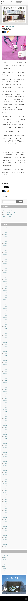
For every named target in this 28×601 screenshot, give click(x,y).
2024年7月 (5, 283)
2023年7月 (5, 310)
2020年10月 (5, 384)
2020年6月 (5, 393)
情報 (7, 26)
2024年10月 (5, 277)
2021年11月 (5, 355)
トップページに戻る (6, 196)
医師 (10, 26)
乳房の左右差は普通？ (7, 216)
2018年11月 (5, 436)
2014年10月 (5, 546)
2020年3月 (5, 400)
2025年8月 (5, 254)
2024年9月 (5, 279)
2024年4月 (5, 290)
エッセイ (5, 561)
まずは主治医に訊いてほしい (8, 210)
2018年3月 (5, 454)
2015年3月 (5, 535)
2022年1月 (5, 351)
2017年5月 (5, 476)
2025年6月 (5, 259)
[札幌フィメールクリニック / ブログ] (6, 2)
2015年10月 (5, 519)
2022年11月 (5, 328)
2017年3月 (5, 481)
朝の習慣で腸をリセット (8, 214)
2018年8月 (5, 443)
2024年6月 (5, 286)
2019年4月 (5, 425)
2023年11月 (5, 301)
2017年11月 (5, 463)
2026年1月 (5, 243)
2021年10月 (5, 357)
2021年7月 (5, 364)
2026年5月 (5, 234)
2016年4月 (5, 506)
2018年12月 (5, 434)
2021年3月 (5, 373)
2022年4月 (5, 344)
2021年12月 (5, 353)
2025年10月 (5, 250)
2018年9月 (5, 440)
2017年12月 (5, 461)
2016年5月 (5, 503)
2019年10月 (5, 411)
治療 (13, 26)
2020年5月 (5, 396)
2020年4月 (5, 398)
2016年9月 (5, 494)
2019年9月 (5, 414)
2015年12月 (5, 515)
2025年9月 (5, 252)
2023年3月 (5, 319)
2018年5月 (5, 449)
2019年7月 (5, 418)
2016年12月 (5, 488)
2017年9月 (5, 467)
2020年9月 (5, 387)
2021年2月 (5, 375)
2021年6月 (5, 366)
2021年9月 (5, 360)
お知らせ (5, 557)
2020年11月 (5, 382)
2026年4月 (5, 236)
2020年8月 (5, 389)
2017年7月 (5, 472)
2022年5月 (5, 342)
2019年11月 (5, 409)
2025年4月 (5, 263)
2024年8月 (5, 281)
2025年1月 (5, 270)
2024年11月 (5, 274)
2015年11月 (5, 517)
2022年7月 (5, 337)
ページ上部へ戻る (26, 599)
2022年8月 (5, 335)
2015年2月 (5, 537)
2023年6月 (5, 313)
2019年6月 (5, 420)
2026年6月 (5, 232)
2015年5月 (5, 530)
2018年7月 (5, 445)
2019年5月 (5, 423)
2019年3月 (5, 427)
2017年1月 (5, 485)
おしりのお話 (5, 555)
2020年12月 (5, 380)
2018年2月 (5, 456)
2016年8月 (5, 497)
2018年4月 (5, 452)
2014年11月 (5, 544)
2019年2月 (5, 429)
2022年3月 (5, 346)
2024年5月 (5, 288)
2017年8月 (5, 470)
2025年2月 (5, 268)
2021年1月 (5, 378)
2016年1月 (5, 512)
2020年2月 (5, 402)
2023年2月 (5, 322)
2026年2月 (5, 241)
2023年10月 (5, 304)
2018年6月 (5, 447)
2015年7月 (5, 526)
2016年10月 (5, 492)
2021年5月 (5, 369)
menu (25, 1)
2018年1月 (5, 458)
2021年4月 (5, 371)
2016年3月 (5, 508)
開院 (4, 570)
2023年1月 (5, 324)
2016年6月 (5, 501)
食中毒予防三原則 (6, 219)
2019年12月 (5, 407)
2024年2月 (5, 295)
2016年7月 (5, 499)
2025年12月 (5, 245)
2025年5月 (5, 261)
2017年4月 (5, 479)
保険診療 (5, 564)
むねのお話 (5, 559)
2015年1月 (5, 539)
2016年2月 (5, 510)
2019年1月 (5, 432)
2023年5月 (5, 315)
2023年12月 (5, 299)
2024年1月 (5, 297)
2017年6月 (5, 474)
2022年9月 (5, 333)
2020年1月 (5, 405)
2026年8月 (5, 227)
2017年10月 (5, 465)
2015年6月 (5, 528)
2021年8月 (5, 362)
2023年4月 (5, 317)
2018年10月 (5, 438)
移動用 (4, 568)
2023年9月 (5, 306)
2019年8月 (5, 416)
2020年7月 (5, 391)
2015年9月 (5, 521)
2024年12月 (5, 272)
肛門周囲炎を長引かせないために (9, 212)
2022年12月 (5, 326)
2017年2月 (5, 483)
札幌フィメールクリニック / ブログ (13, 597)
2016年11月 (5, 490)
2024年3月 (5, 292)
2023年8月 (5, 308)
